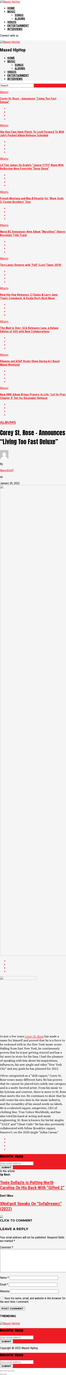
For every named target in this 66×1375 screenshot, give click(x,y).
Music (11, 11)
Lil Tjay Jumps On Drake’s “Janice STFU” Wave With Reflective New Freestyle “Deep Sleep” (32, 166)
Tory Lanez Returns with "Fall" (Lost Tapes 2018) (30, 265)
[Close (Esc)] (1, 1370)
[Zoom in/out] (12, 1370)
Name (4, 1277)
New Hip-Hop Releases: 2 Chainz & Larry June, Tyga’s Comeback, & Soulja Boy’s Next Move (29, 296)
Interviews (15, 29)
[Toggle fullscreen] (8, 1370)
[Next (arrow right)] (5, 1374)
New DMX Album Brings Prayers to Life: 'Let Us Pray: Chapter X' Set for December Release (33, 396)
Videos (11, 22)
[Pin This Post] (36, 115)
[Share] (5, 1370)
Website (4, 1291)
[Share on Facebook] (36, 108)
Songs (19, 15)
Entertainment (18, 25)
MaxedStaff (6, 470)
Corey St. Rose (34, 1036)
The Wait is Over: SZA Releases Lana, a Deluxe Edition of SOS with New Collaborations (29, 329)
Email (4, 1284)
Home (11, 8)
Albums (20, 18)
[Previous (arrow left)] (1, 1374)
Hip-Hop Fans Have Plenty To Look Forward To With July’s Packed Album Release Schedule (32, 133)
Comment (6, 1247)
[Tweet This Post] (36, 112)
